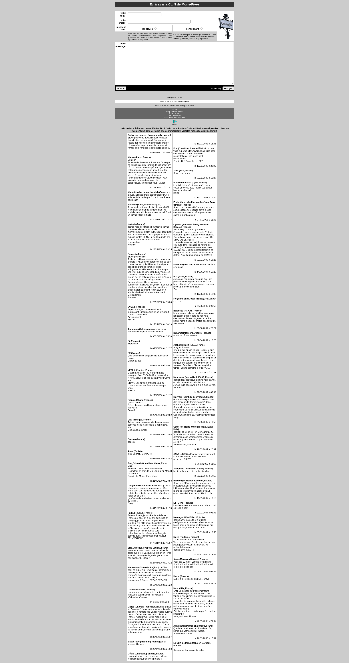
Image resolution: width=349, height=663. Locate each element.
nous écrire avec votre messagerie (174, 101)
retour (174, 125)
